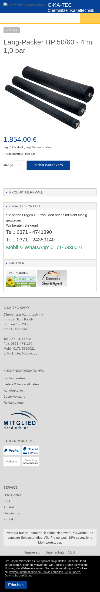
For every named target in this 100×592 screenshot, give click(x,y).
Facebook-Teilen (8, 178)
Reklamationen (14, 402)
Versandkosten (41, 147)
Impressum (34, 552)
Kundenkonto (13, 390)
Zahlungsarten (14, 378)
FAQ (6, 501)
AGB (71, 552)
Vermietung (11, 513)
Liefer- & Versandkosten (21, 384)
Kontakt (9, 519)
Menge (8, 165)
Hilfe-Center (12, 495)
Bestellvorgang (14, 396)
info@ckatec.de (26, 353)
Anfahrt (8, 507)
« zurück (11, 30)
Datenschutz (55, 552)
